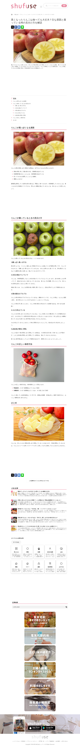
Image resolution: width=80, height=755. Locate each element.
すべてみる (16, 542)
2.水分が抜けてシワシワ (21, 108)
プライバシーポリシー (32, 741)
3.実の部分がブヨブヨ (20, 110)
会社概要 (58, 741)
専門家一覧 (41, 741)
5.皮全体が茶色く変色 (20, 115)
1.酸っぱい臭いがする (20, 105)
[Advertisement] (39, 82)
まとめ (14, 120)
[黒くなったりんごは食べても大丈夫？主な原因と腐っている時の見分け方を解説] (19, 27)
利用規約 (23, 741)
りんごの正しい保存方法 (19, 117)
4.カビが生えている (20, 112)
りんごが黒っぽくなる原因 (19, 101)
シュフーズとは (16, 741)
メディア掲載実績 (50, 741)
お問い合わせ (64, 741)
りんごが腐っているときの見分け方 (22, 103)
